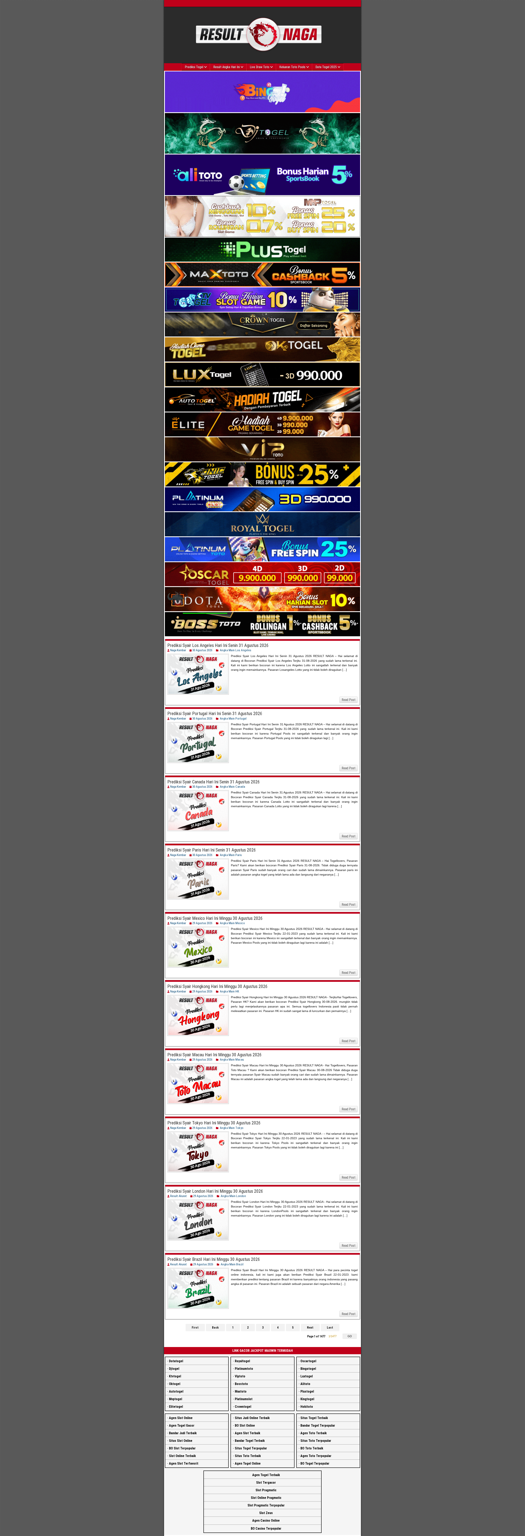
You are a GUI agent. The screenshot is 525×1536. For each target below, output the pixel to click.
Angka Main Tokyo (232, 1128)
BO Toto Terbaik (311, 1448)
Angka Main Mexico (232, 923)
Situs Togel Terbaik (314, 1418)
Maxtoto (241, 1391)
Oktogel (174, 1384)
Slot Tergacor (266, 1482)
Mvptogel (175, 1399)
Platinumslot (243, 1399)
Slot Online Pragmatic (266, 1498)
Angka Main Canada (232, 787)
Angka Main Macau (232, 1059)
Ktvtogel (175, 1376)
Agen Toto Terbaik (313, 1433)
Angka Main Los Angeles (235, 650)
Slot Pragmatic (266, 1490)
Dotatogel (176, 1361)
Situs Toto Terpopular (315, 1441)
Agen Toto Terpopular (315, 1456)
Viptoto (240, 1376)
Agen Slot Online (181, 1418)
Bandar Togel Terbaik (250, 1441)
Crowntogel (243, 1407)
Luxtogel (306, 1376)
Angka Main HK (229, 991)
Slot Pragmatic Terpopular (266, 1505)
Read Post (348, 700)
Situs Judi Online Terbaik (252, 1418)
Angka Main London (233, 1196)
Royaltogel (242, 1361)
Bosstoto (241, 1384)
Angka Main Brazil (232, 1264)
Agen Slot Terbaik (247, 1433)
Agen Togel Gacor (181, 1425)
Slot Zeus (266, 1513)
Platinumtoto (244, 1369)
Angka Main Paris (231, 855)
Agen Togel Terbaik (266, 1475)
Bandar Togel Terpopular (317, 1425)
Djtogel (174, 1369)
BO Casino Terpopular (266, 1528)
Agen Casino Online (266, 1520)
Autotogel (176, 1391)
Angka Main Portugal (233, 718)
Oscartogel (308, 1361)
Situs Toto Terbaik (248, 1456)
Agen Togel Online (248, 1463)
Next (310, 1327)
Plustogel (307, 1391)
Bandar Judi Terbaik (183, 1433)
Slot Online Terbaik (182, 1456)
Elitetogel (176, 1407)
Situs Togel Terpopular (251, 1448)
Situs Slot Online (180, 1441)
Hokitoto (306, 1407)
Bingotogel (308, 1369)
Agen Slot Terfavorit (183, 1463)
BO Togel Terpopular (314, 1463)
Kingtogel (307, 1399)
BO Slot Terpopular (182, 1448)
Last (330, 1327)
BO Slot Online (245, 1425)
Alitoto (305, 1384)
